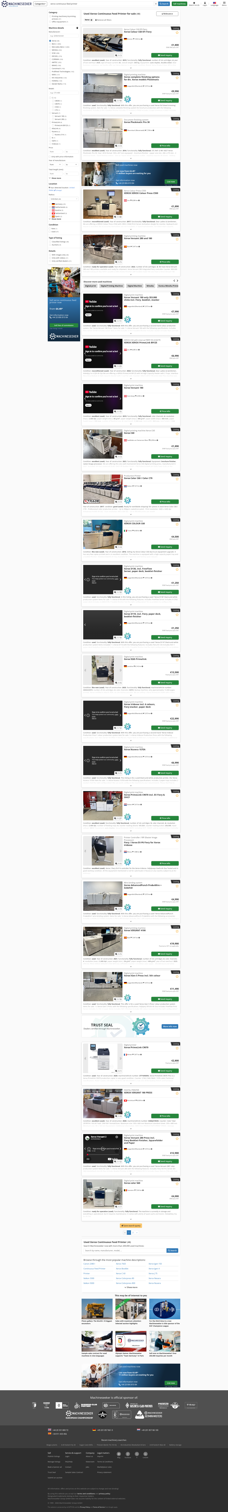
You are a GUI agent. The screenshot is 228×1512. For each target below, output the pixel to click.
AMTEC (56, 62)
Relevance (168, 13)
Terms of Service (99, 1507)
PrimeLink (57, 122)
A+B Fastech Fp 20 (68, 1445)
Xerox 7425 (121, 1263)
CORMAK (57, 59)
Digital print (90, 286)
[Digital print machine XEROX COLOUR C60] (102, 534)
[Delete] (156, 4)
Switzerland (61, 213)
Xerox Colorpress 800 (125, 1283)
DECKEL (57, 56)
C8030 (58, 101)
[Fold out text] (131, 68)
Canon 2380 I (89, 1263)
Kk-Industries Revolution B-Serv (133, 1445)
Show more (131, 1287)
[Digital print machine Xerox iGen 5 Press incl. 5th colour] (102, 986)
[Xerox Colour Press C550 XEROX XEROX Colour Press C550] (102, 204)
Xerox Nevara (155, 1278)
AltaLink (56, 128)
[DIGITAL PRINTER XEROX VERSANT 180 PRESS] (102, 1103)
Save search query (131, 1225)
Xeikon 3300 (88, 1278)
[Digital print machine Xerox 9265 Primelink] (102, 670)
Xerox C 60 (120, 1273)
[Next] (120, 42)
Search (165, 3)
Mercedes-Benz (60, 47)
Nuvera (56, 131)
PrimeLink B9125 (62, 125)
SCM (55, 53)
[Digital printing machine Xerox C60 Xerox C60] (102, 444)
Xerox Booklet (122, 1268)
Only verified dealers (61, 261)
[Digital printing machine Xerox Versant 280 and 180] (102, 249)
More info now (170, 1026)
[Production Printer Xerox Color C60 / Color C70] (102, 489)
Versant (56, 113)
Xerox (55, 41)
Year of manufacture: (57, 160)
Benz (56, 44)
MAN (56, 74)
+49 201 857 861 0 (105, 1430)
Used (55, 231)
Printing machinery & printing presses (64, 17)
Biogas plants (52, 1445)
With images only (60, 255)
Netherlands (61, 207)
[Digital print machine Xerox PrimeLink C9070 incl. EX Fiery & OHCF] (102, 805)
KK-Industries (59, 78)
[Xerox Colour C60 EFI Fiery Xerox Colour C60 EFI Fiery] (102, 42)
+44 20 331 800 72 (60, 1430)
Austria (59, 210)
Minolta (150, 286)
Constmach (58, 68)
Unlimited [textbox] (56, 199)
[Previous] (85, 42)
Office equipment (60, 22)
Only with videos (60, 258)
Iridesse (56, 144)
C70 (57, 110)
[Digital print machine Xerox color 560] (102, 1194)
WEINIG (57, 50)
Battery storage (175, 1445)
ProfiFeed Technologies (63, 71)
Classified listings (60, 242)
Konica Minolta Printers (169, 286)
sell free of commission (64, 325)
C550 (58, 107)
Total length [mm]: (56, 169)
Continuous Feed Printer (94, 1268)
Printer (86, 1273)
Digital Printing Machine (112, 286)
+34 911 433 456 (59, 1434)
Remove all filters (104, 20)
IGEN (55, 141)
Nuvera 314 (60, 134)
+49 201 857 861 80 (149, 1430)
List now (171, 181)
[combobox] (64, 199)
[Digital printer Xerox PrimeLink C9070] (102, 1058)
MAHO (56, 65)
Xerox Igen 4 (154, 1268)
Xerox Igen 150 (155, 1263)
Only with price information (62, 156)
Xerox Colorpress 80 (125, 1278)
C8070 (58, 104)
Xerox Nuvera (155, 1283)
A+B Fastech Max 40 (157, 1445)
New (54, 228)
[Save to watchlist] (177, 32)
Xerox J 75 (153, 1273)
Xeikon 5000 (88, 1283)
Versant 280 (60, 119)
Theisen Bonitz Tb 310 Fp (107, 1445)
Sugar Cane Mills (86, 1445)
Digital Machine (135, 286)
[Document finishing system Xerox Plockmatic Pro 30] (102, 133)
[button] (224, 4)
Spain (58, 216)
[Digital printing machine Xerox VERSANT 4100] (102, 941)
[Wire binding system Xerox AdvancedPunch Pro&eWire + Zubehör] (102, 896)
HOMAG (57, 81)
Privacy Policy (85, 1507)
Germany (60, 204)
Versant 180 (60, 116)
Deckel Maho (59, 84)
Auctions (56, 245)
